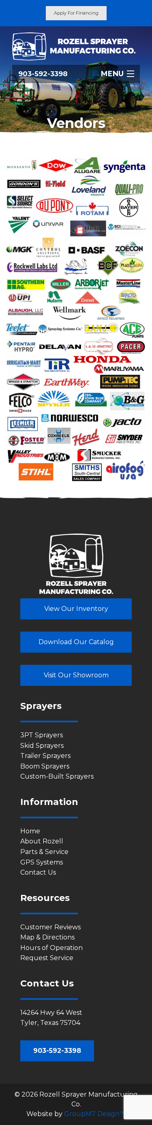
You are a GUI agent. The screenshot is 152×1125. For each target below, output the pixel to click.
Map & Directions (47, 937)
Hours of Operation (51, 948)
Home (30, 831)
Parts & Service (44, 852)
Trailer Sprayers (45, 756)
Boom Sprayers (44, 766)
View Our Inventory (76, 609)
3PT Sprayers (41, 735)
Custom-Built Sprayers (57, 776)
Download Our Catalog (76, 642)
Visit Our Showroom (76, 675)
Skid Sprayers (42, 745)
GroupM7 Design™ (95, 1114)
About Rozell (41, 841)
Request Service (46, 958)
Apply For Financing (76, 13)
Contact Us (38, 872)
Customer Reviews (50, 927)
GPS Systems (41, 862)
